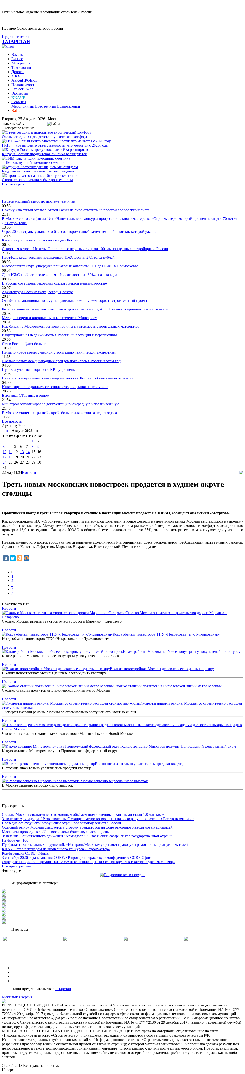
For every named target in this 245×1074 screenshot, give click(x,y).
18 (10, 457)
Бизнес (17, 59)
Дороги (17, 72)
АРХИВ (18, 976)
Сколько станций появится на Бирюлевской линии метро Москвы (168, 686)
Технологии (21, 67)
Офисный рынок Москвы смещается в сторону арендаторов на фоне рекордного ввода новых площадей (87, 827)
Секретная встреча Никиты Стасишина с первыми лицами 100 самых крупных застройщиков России (85, 249)
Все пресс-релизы (16, 866)
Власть (17, 54)
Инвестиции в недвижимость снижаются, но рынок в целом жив (55, 387)
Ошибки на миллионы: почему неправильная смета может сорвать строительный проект (74, 301)
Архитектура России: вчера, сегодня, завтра (37, 292)
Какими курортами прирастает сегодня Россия (40, 240)
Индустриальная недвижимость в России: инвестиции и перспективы (59, 335)
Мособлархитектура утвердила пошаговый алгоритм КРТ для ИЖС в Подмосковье (70, 266)
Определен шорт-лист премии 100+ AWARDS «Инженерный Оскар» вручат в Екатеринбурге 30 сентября (88, 862)
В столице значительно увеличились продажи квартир (139, 764)
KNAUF (18, 98)
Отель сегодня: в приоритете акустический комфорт (44, 137)
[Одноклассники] (19, 558)
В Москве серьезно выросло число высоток (112, 781)
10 (4, 452)
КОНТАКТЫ (22, 981)
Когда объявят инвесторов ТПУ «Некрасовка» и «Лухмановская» (166, 634)
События (18, 102)
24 (4, 462)
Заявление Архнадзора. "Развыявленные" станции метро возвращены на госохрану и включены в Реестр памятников (98, 819)
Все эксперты (13, 184)
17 (4, 457)
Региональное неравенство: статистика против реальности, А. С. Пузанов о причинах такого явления (85, 309)
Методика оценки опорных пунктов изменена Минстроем (49, 318)
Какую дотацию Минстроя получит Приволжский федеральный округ (179, 746)
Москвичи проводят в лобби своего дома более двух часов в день (55, 832)
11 (10, 452)
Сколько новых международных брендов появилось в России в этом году (62, 361)
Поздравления (68, 106)
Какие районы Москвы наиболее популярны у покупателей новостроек (181, 651)
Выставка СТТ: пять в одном (25, 395)
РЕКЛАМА (20, 972)
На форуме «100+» (17, 840)
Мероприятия (22, 106)
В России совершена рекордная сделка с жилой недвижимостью (54, 283)
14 (28, 452)
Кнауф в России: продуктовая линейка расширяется (44, 154)
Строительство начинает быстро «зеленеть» (37, 180)
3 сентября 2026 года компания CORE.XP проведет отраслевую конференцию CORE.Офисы (77, 858)
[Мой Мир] (26, 558)
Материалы (20, 63)
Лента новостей (15, 193)
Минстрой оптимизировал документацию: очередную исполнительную (60, 404)
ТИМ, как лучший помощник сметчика (34, 163)
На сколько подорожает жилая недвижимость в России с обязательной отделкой (67, 378)
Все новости (12, 421)
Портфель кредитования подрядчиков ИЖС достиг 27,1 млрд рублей (58, 257)
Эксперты (19, 93)
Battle (15, 111)
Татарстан (63, 989)
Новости (29, 473)
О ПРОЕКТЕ (22, 968)
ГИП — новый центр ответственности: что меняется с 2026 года (55, 145)
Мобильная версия (17, 997)
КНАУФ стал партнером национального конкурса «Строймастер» (56, 849)
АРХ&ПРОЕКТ (24, 80)
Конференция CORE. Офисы (25, 853)
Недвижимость (23, 85)
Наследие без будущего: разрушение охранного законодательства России (61, 823)
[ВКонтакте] (6, 558)
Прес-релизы (45, 106)
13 (22, 452)
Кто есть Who (22, 89)
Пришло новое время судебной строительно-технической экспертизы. (59, 352)
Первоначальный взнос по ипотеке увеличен (38, 201)
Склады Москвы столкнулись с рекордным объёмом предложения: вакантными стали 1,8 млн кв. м (83, 814)
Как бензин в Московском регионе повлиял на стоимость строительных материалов (70, 326)
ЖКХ (15, 76)
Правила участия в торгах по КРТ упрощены (39, 370)
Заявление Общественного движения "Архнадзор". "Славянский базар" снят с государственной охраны (87, 836)
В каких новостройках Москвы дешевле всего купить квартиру (162, 669)
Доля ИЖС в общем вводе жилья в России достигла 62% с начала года (59, 275)
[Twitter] (13, 558)
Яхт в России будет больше (24, 344)
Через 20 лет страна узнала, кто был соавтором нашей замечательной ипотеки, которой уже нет (80, 232)
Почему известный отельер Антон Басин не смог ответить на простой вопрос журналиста (76, 210)
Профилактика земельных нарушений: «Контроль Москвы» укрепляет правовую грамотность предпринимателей (95, 845)
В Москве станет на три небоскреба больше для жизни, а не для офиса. (60, 413)
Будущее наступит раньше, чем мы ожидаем (38, 171)
